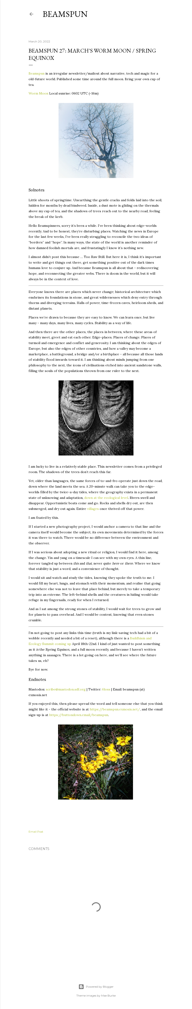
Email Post (36, 831)
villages (93, 509)
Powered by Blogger (100, 986)
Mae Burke (108, 995)
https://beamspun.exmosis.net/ (115, 709)
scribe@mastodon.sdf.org (66, 689)
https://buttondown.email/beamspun (78, 715)
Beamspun (65, 13)
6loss (106, 689)
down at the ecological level (106, 498)
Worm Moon (38, 93)
